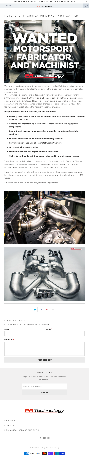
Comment (9, 340)
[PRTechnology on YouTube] (44, 438)
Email (49, 329)
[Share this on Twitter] (35, 309)
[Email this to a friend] (53, 309)
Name (7, 329)
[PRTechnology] (44, 5)
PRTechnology (40, 448)
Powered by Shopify (52, 448)
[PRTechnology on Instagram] (48, 438)
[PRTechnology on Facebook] (40, 438)
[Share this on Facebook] (41, 309)
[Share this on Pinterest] (47, 309)
